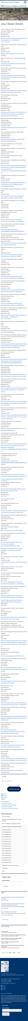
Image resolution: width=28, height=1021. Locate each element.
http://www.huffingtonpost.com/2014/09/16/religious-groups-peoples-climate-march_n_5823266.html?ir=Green (14, 389)
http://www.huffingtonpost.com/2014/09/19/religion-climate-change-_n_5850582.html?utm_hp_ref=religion (13, 316)
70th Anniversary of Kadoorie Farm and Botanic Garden (13, 934)
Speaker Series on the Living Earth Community (11, 938)
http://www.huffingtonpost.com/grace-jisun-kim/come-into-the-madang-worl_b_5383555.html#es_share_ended (11, 543)
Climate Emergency (6, 813)
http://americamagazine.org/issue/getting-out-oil (13, 655)
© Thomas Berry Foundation (8, 983)
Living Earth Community (6, 806)
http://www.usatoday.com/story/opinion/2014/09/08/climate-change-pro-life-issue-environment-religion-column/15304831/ (14, 403)
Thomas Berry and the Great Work (8, 804)
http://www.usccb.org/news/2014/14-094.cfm (12, 530)
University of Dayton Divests (8, 498)
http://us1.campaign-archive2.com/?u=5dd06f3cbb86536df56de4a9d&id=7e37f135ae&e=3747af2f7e (14, 462)
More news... (5, 919)
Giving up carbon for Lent (7, 685)
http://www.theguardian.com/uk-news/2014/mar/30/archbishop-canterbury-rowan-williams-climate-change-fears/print (13, 731)
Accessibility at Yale (5, 973)
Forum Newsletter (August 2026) (9, 911)
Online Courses (4, 931)
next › (10, 952)
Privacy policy (13, 973)
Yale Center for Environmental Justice (9, 808)
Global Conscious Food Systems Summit (10, 941)
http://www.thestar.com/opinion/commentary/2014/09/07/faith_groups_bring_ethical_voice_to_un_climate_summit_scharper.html (14, 416)
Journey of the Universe (6, 803)
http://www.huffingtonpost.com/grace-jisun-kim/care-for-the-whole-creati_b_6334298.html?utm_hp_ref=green (14, 40)
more (18, 952)
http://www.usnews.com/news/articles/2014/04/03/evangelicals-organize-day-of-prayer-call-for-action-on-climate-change (14, 718)
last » (14, 952)
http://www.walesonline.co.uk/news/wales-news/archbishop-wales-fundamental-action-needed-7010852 (14, 669)
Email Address (5, 880)
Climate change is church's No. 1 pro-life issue (11, 566)
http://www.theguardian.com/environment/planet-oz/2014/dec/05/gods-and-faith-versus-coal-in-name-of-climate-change (14, 77)
